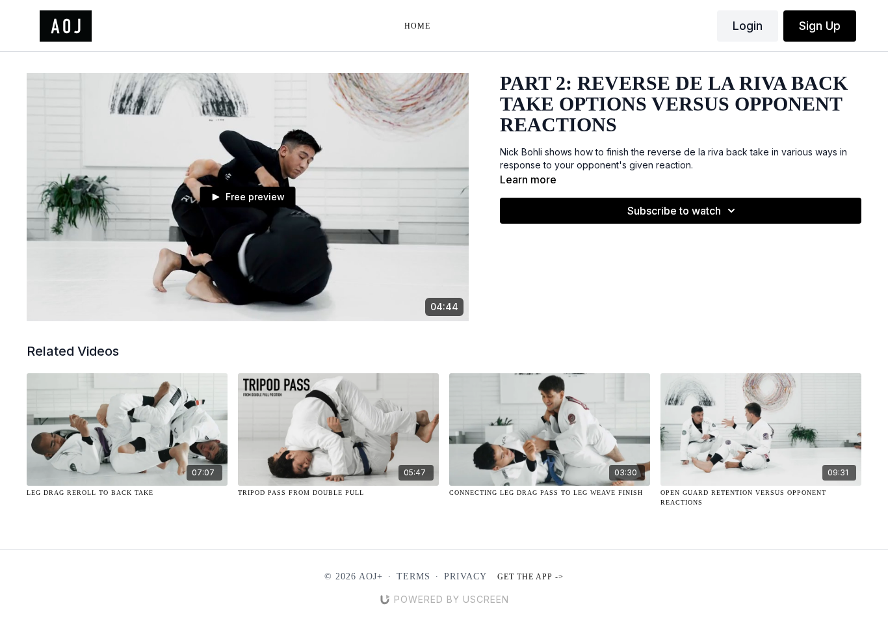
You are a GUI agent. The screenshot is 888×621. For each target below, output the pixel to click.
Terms (413, 576)
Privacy (465, 576)
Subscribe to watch (674, 210)
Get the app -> (530, 576)
